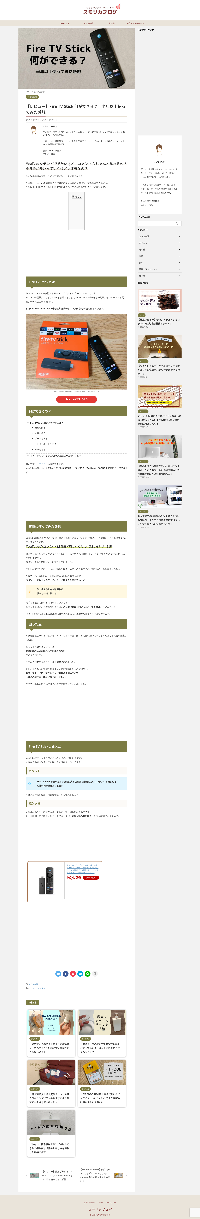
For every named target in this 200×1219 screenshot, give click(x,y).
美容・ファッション (135, 23)
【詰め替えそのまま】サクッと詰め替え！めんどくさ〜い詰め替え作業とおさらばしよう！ (49, 1048)
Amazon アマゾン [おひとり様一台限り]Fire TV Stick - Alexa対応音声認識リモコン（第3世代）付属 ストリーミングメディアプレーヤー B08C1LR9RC (82, 869)
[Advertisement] (76, 253)
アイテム (32, 988)
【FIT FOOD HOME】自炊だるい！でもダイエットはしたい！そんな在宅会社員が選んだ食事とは (100, 1098)
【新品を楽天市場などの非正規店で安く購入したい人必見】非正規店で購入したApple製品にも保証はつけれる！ (159, 469)
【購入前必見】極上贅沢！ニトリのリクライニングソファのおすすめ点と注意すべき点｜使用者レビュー (49, 1098)
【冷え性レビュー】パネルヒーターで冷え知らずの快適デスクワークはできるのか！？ (159, 369)
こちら (42, 464)
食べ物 (111, 23)
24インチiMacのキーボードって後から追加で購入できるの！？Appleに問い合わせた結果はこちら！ (159, 419)
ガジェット (65, 23)
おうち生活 (88, 23)
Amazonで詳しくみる (77, 399)
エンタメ (41, 988)
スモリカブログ (100, 1210)
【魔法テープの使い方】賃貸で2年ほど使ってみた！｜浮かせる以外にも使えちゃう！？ (100, 1048)
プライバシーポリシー (107, 1202)
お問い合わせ (89, 1202)
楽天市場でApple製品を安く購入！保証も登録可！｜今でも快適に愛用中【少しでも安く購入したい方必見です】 (159, 519)
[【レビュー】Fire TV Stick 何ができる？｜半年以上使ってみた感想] (80, 974)
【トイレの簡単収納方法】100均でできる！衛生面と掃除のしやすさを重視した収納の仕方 (49, 1148)
